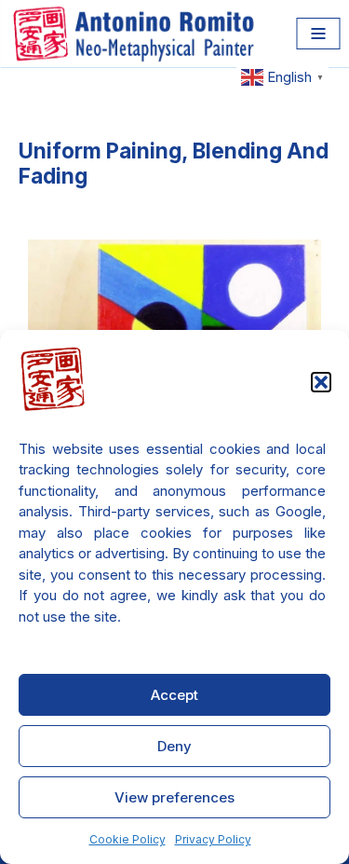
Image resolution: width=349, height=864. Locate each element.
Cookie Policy (127, 839)
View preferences (174, 797)
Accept (174, 695)
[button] (321, 382)
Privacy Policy (213, 839)
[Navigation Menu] (318, 33)
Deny (174, 746)
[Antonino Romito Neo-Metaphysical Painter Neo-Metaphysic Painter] (137, 33)
